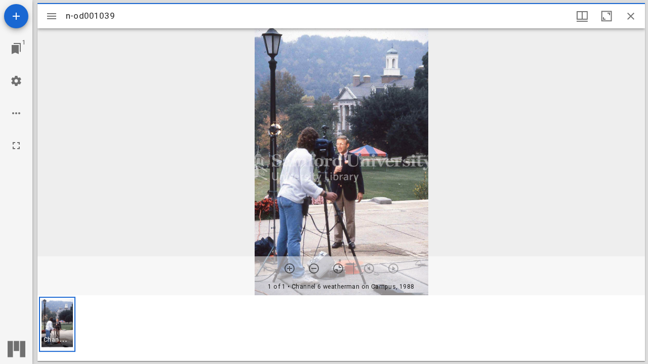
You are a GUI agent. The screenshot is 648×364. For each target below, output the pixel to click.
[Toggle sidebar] (51, 16)
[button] (57, 324)
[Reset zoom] (338, 268)
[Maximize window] (606, 16)
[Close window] (631, 16)
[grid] (341, 328)
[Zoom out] (314, 268)
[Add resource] (16, 16)
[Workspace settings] (16, 81)
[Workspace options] (16, 113)
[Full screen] (16, 145)
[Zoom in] (289, 268)
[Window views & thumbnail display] (582, 16)
